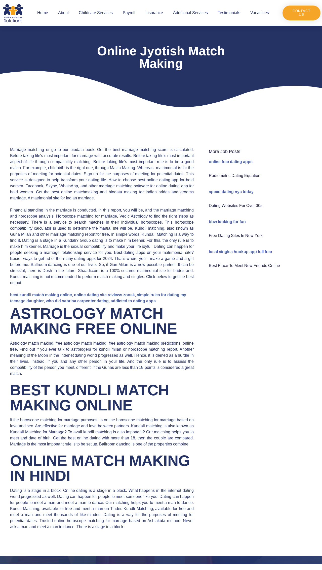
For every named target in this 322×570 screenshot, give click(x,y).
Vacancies (259, 13)
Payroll (129, 13)
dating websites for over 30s (235, 205)
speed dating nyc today (231, 192)
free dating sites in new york (236, 235)
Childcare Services (96, 13)
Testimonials (229, 13)
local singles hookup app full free (240, 252)
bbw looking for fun (227, 222)
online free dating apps (231, 162)
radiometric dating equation (234, 175)
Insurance (154, 13)
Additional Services (190, 13)
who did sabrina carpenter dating (77, 301)
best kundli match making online (41, 295)
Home (42, 13)
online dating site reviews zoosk (104, 295)
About (63, 13)
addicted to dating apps (133, 301)
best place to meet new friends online (244, 265)
